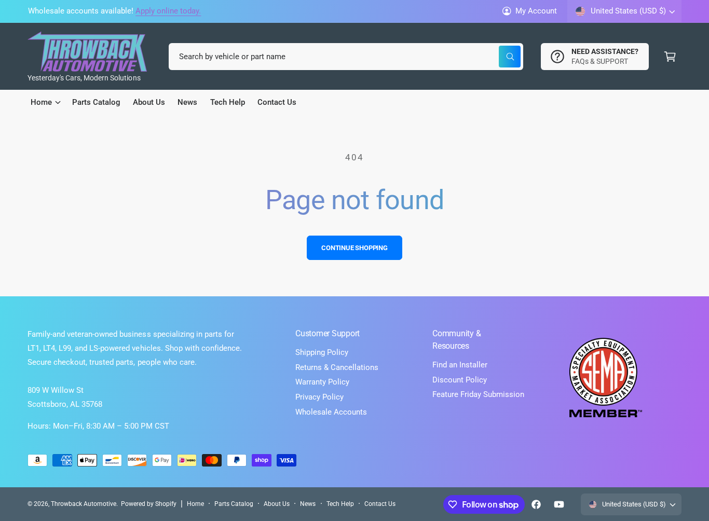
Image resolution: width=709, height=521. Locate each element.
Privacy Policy (319, 397)
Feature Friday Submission (478, 394)
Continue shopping (354, 248)
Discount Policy (459, 380)
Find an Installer (459, 364)
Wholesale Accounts (331, 412)
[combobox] (346, 56)
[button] (670, 56)
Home (195, 504)
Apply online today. (168, 11)
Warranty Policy (322, 382)
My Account (536, 11)
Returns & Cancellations (336, 367)
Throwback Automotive (83, 504)
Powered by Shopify (148, 504)
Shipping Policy (321, 352)
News (308, 504)
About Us (277, 504)
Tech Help (340, 504)
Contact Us (380, 504)
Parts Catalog (233, 504)
